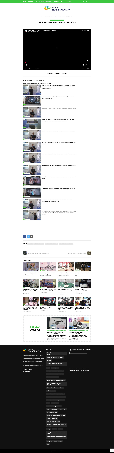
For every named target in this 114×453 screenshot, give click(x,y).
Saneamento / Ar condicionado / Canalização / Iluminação (56, 425)
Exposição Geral (54, 387)
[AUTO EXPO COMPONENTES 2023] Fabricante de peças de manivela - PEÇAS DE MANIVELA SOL (47, 274)
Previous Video (26, 250)
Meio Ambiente (55, 403)
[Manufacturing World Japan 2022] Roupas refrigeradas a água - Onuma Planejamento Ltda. (82, 308)
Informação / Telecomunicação (53, 400)
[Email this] (31, 236)
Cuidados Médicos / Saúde (57, 374)
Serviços (49, 429)
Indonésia (62, 393)
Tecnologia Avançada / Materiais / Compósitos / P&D (56, 432)
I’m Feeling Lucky (26, 371)
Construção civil (55, 368)
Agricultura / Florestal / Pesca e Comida (55, 357)
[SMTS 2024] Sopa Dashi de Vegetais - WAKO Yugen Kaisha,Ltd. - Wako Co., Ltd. (30, 290)
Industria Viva (50, 397)
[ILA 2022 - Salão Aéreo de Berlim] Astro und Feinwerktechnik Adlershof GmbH (82, 274)
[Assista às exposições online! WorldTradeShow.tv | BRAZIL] (57, 8)
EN (61, 1)
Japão (48, 403)
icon (31, 266)
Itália (63, 400)
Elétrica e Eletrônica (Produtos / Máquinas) (56, 380)
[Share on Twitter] (28, 236)
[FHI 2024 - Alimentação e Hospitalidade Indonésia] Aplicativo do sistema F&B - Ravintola (83, 290)
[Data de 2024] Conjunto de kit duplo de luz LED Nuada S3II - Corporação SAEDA (65, 308)
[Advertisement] (57, 228)
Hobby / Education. (51, 390)
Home (42, 16)
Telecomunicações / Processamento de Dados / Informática (56, 437)
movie (62, 20)
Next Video (88, 250)
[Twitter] (86, 1)
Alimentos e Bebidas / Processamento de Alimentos (55, 364)
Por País (56, 1)
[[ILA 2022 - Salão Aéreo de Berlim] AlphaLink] (89, 253)
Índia (48, 444)
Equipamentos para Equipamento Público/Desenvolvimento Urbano (54, 384)
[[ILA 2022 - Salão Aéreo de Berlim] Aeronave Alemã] (25, 253)
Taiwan (60, 429)
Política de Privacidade (27, 369)
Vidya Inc (62, 451)
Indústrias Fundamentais (38, 243)
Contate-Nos (68, 1)
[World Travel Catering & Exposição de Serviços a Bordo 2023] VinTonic (31, 273)
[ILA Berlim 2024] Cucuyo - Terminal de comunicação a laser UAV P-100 (48, 290)
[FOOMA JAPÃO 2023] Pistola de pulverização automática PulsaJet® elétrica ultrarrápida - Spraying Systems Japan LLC (65, 291)
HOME (24, 1)
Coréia (48, 374)
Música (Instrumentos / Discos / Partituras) (56, 415)
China (48, 368)
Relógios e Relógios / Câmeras (53, 421)
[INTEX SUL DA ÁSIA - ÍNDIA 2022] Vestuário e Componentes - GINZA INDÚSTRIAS (30, 308)
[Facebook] (83, 1)
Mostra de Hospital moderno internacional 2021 (55, 330)
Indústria (30, 1)
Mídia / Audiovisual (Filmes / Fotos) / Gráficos (56, 409)
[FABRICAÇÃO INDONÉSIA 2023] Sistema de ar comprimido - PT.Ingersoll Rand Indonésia (64, 274)
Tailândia (55, 429)
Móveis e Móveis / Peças (52, 412)
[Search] (89, 1)
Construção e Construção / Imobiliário (55, 371)
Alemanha (30, 243)
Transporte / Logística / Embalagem (66, 243)
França (61, 387)
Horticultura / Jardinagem (52, 393)
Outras (48, 418)
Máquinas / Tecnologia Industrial (44, 1)
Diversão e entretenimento (52, 377)
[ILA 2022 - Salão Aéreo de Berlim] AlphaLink (77, 253)
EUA (48, 387)
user (49, 339)
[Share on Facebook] (24, 236)
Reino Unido (54, 418)
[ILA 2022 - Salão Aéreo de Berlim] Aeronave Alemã (38, 253)
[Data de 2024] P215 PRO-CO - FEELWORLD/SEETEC (46, 308)
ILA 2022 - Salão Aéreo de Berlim (50, 16)
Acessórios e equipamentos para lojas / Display (55, 353)
